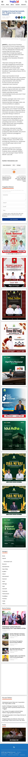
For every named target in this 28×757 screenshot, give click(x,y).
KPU (14, 165)
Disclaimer (22, 754)
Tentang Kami (4, 753)
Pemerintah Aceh (8, 561)
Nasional (4, 579)
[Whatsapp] (24, 17)
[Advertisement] (14, 679)
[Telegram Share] (22, 17)
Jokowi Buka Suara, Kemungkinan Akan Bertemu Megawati (13, 735)
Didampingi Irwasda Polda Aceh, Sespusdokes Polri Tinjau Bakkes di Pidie (14, 627)
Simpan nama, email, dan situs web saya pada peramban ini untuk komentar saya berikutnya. (12, 215)
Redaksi (19, 752)
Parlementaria (5, 593)
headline (4, 17)
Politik (7, 17)
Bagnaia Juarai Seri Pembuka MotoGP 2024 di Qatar (6, 178)
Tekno (3, 603)
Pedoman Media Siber (13, 754)
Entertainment (5, 566)
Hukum (4, 574)
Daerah (4, 558)
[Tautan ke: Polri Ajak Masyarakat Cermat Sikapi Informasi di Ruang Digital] (5, 650)
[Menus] (2, 1)
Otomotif (4, 588)
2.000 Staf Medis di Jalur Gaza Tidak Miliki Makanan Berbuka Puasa (20, 178)
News (3, 581)
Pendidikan (4, 596)
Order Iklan (3, 754)
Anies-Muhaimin (7, 165)
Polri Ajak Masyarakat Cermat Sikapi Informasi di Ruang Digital (17, 649)
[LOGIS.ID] (14, 1)
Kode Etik (16, 753)
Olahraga (4, 583)
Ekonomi (4, 564)
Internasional (5, 576)
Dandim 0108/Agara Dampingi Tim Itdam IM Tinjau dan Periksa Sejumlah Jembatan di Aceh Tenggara (17, 634)
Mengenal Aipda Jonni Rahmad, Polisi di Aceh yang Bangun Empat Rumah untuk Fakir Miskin (18, 656)
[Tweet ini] (19, 17)
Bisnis (3, 556)
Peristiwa (4, 598)
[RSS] (14, 172)
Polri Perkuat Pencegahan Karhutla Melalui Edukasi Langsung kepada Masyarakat (17, 641)
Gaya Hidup (5, 569)
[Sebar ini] (16, 17)
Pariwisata (4, 591)
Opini (3, 586)
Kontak (11, 753)
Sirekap (18, 165)
